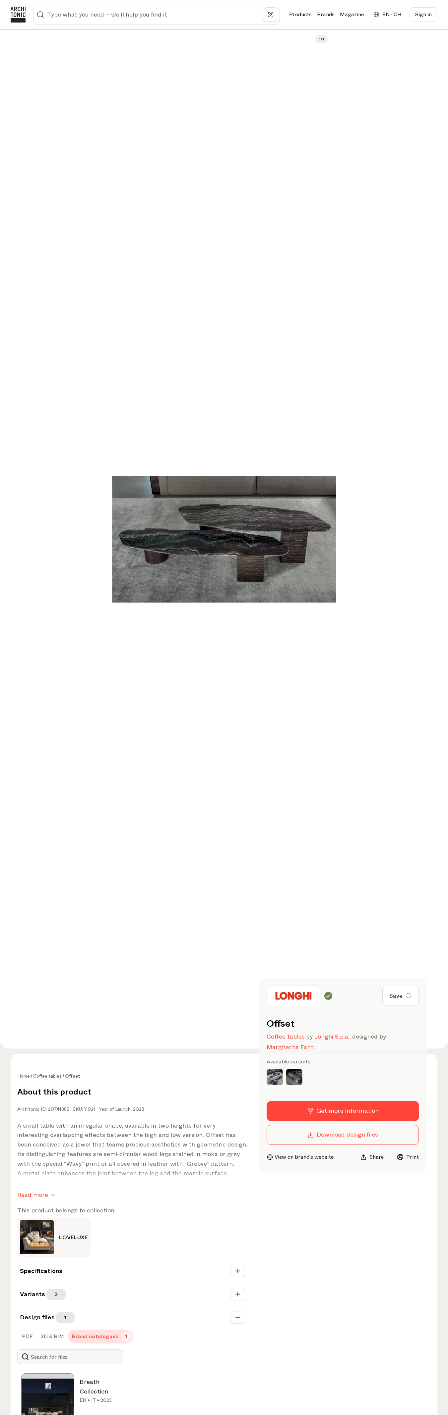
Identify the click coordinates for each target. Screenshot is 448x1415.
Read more (32, 1195)
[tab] (26, 1336)
